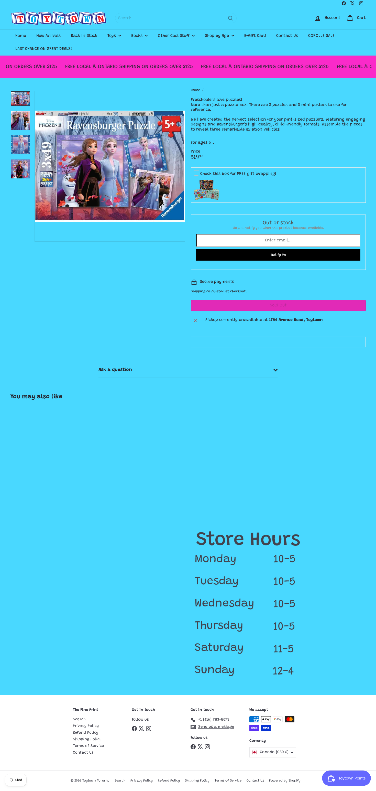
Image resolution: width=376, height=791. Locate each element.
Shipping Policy (87, 739)
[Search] (230, 18)
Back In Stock (84, 36)
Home (20, 36)
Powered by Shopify (285, 780)
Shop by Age (217, 36)
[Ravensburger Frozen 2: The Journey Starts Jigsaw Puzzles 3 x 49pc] (40, 455)
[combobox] (176, 18)
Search (79, 719)
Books (137, 36)
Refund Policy (85, 733)
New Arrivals (48, 36)
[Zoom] (110, 166)
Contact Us (287, 36)
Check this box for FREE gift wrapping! (238, 174)
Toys (112, 36)
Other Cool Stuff (174, 36)
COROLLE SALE (321, 36)
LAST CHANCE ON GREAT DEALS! (43, 49)
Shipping (198, 291)
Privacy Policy (86, 726)
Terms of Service (88, 746)
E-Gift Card (255, 36)
